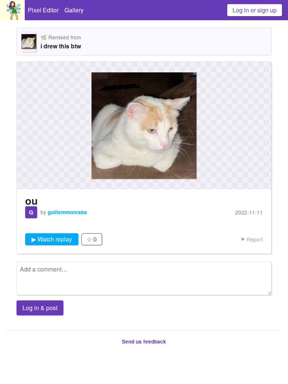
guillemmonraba (67, 212)
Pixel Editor (43, 10)
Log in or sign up (254, 10)
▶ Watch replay (52, 239)
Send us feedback (144, 341)
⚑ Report (251, 239)
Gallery (74, 10)
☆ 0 (92, 239)
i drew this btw (60, 46)
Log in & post (39, 307)
